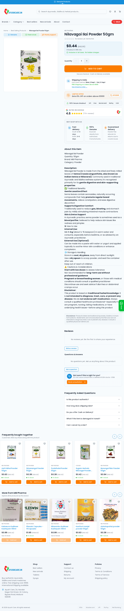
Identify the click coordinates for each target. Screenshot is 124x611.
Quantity (68, 61)
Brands (5, 22)
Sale (118, 22)
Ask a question (71, 369)
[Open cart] (120, 11)
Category (17, 22)
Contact (66, 22)
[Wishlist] (110, 11)
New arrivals (45, 22)
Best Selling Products (18, 31)
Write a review (71, 348)
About (56, 22)
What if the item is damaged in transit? (83, 418)
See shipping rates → (79, 87)
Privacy (98, 568)
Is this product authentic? (77, 399)
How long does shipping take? (79, 406)
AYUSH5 (116, 95)
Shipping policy (101, 578)
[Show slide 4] (63, 3)
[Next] (120, 436)
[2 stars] (67, 39)
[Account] (115, 11)
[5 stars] (73, 39)
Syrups (36, 578)
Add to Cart (95, 68)
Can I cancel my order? (76, 425)
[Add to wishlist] (20, 444)
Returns (67, 575)
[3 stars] (69, 39)
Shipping (67, 571)
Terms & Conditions (103, 571)
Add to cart (13, 482)
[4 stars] (71, 39)
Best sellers (32, 22)
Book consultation (75, 382)
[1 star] (65, 39)
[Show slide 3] (62, 3)
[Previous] (114, 436)
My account (69, 578)
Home (6, 31)
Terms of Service (102, 575)
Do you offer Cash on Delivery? (79, 412)
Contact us (69, 568)
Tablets (36, 575)
